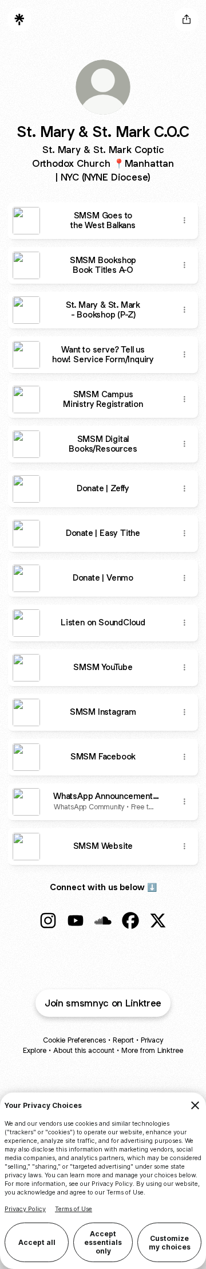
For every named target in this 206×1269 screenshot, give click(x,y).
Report (123, 1040)
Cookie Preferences (74, 1040)
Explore (34, 1050)
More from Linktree (152, 1050)
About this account (83, 1050)
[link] (48, 920)
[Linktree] (19, 19)
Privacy (152, 1040)
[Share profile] (186, 19)
